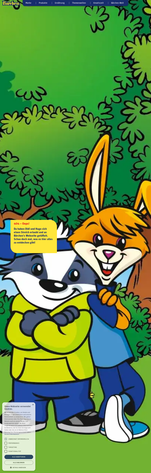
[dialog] (18, 436)
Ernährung (60, 3)
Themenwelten (79, 3)
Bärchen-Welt (117, 3)
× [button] (33, 405)
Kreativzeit (98, 3)
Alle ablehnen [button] (18, 463)
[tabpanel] (75, 236)
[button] (18, 467)
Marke (28, 3)
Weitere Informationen (11, 434)
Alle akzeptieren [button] (18, 457)
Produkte (43, 3)
